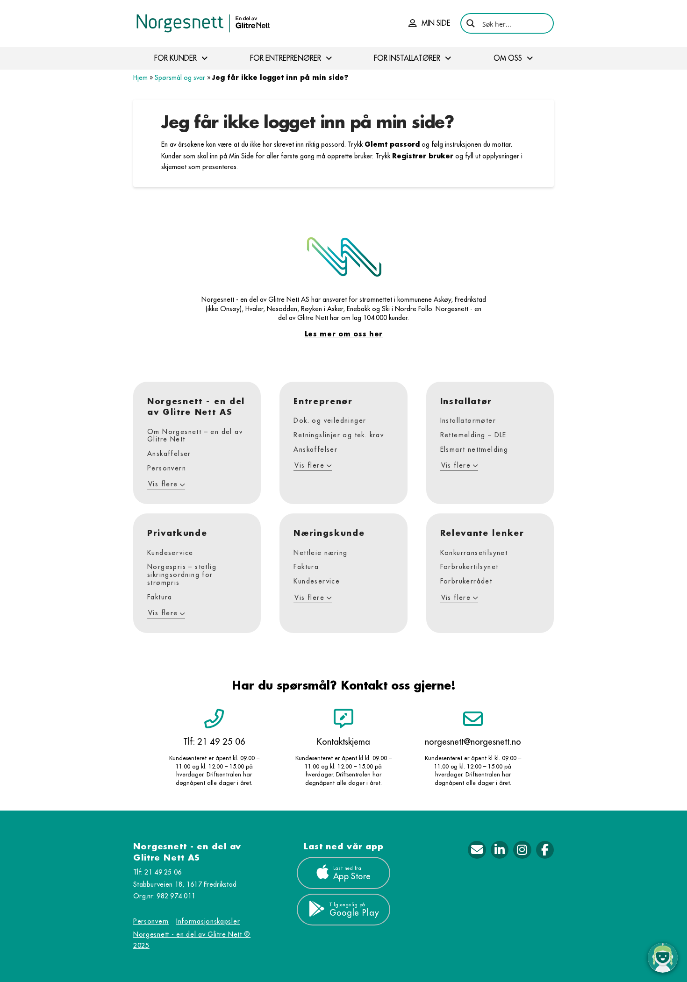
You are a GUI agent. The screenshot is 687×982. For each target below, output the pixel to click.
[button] (429, 23)
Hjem (140, 77)
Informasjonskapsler (208, 921)
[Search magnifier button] (470, 23)
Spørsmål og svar (180, 77)
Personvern (151, 921)
